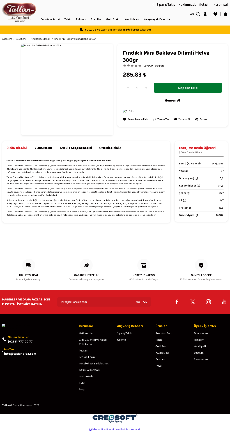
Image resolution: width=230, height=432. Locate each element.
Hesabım (199, 340)
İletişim (83, 351)
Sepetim (199, 353)
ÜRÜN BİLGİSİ (16, 148)
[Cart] (226, 14)
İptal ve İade (86, 376)
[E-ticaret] (114, 429)
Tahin (158, 340)
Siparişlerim (201, 333)
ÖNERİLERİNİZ (110, 148)
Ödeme (121, 340)
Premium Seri (163, 333)
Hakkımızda (86, 333)
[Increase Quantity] (146, 88)
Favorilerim (201, 359)
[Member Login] (205, 14)
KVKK (82, 383)
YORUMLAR (43, 148)
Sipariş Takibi (124, 333)
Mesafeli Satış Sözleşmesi (94, 364)
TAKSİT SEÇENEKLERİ (75, 148)
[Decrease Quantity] (128, 88)
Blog (81, 389)
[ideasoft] (96, 429)
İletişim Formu (87, 357)
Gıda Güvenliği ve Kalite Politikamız (93, 342)
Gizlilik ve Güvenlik (89, 370)
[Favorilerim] (215, 14)
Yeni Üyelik (200, 346)
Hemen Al (172, 100)
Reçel (158, 366)
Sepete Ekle (188, 88)
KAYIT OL (141, 302)
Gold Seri (160, 346)
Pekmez (160, 359)
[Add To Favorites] (135, 119)
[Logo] (19, 12)
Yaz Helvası (162, 353)
